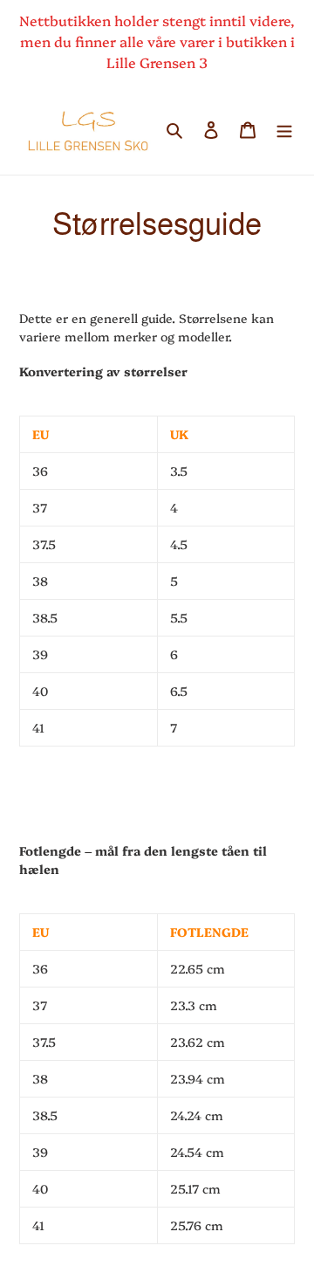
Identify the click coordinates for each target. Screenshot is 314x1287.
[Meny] (284, 128)
